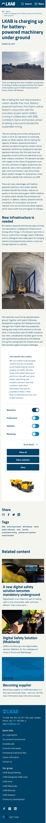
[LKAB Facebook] (4, 808)
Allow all (23, 452)
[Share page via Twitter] (13, 514)
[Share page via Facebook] (8, 514)
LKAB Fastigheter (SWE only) (15, 777)
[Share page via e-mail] (3, 514)
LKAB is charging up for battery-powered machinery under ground (23, 14)
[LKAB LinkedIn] (15, 808)
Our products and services (14, 739)
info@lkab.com (13, 723)
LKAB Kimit (7, 781)
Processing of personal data (14, 753)
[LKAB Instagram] (9, 808)
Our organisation (10, 735)
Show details (29, 444)
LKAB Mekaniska (10, 786)
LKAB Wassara (9, 795)
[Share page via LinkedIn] (18, 514)
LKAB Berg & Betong (12, 773)
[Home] (3, 11)
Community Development (14, 799)
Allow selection (23, 459)
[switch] (35, 418)
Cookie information (11, 757)
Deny (23, 467)
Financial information (12, 748)
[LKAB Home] (8, 3)
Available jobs (8, 744)
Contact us (7, 762)
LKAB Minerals (9, 790)
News (8, 11)
